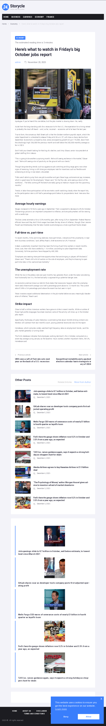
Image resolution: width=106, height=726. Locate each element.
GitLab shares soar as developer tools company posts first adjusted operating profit (54, 584)
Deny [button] (65, 717)
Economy (14, 24)
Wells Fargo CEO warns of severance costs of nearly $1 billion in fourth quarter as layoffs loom (52, 615)
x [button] (101, 698)
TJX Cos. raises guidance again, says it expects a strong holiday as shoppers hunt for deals (53, 679)
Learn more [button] (61, 709)
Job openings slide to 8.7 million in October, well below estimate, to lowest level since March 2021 (54, 552)
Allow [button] (88, 717)
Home (4, 24)
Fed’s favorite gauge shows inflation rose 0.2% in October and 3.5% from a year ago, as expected (53, 647)
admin (18, 62)
